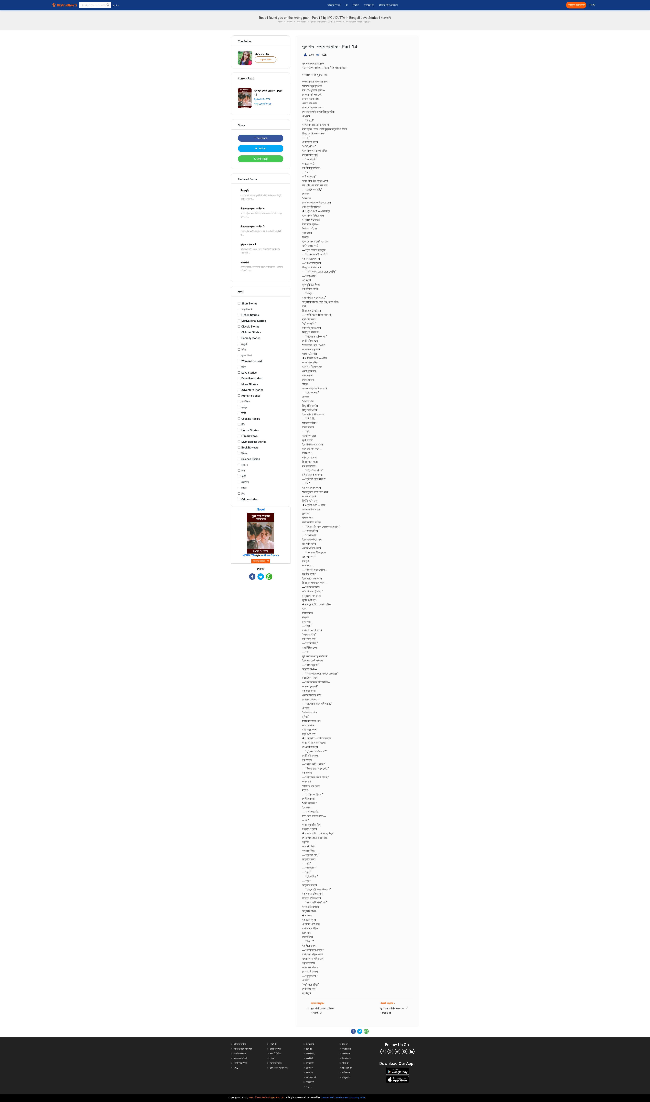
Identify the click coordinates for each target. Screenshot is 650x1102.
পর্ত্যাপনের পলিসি (240, 1063)
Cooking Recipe (250, 418)
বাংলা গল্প (345, 1063)
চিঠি (243, 424)
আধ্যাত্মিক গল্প (247, 309)
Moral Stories (249, 384)
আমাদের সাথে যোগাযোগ (388, 5)
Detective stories (251, 378)
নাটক (243, 367)
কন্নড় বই (310, 1082)
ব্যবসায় (244, 464)
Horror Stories (250, 430)
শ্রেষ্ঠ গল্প (273, 1044)
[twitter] (397, 1051)
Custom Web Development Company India (343, 1097)
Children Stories (251, 332)
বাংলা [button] (115, 5)
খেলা (243, 470)
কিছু (243, 493)
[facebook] (383, 1051)
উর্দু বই (308, 1086)
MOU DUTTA (262, 53)
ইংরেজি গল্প (346, 1058)
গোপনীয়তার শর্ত (240, 1053)
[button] (108, 5)
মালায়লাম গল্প (347, 1067)
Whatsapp (262, 158)
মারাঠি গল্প (346, 1053)
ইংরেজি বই (310, 1044)
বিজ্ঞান (243, 487)
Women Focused (251, 361)
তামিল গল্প (346, 1072)
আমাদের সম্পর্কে (334, 5)
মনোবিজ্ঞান (245, 401)
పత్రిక (244, 343)
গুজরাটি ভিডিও (275, 1053)
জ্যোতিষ (245, 482)
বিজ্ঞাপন (356, 5)
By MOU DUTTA (262, 99)
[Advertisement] (260, 609)
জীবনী (243, 413)
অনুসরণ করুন (265, 59)
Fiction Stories (250, 315)
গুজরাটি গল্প (346, 1048)
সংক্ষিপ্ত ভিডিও (276, 1063)
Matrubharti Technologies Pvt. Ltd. (267, 1097)
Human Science (251, 395)
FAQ (236, 1067)
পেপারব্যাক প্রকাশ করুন (279, 1067)
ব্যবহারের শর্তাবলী (240, 1058)
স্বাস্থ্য (244, 407)
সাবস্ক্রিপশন (369, 5)
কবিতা (243, 349)
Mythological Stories (253, 441)
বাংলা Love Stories (262, 103)
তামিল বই (309, 1063)
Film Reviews (249, 436)
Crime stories (249, 499)
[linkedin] (412, 1051)
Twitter (262, 148)
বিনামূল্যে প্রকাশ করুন (576, 5)
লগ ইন (592, 5)
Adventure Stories (252, 390)
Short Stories (249, 303)
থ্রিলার (244, 453)
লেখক (272, 1058)
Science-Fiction (250, 459)
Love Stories (249, 372)
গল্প (346, 5)
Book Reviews (249, 447)
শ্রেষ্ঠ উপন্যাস (275, 1048)
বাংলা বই (309, 1072)
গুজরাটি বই (310, 1053)
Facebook (261, 138)
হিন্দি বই (309, 1048)
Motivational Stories (253, 320)
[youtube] (404, 1051)
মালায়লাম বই (311, 1077)
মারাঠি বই (309, 1058)
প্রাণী (243, 476)
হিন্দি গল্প (345, 1044)
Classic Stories (250, 326)
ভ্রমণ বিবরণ (246, 355)
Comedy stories (250, 338)
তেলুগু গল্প (346, 1077)
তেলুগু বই (309, 1067)
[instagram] (390, 1051)
